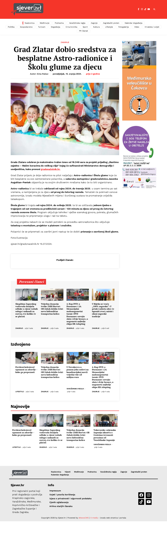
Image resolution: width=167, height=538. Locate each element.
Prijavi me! (105, 16)
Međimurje (44, 23)
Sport (85, 27)
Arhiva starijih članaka (60, 506)
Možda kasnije (85, 16)
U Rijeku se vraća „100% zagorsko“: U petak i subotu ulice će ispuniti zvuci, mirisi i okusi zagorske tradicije (103, 310)
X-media (94, 518)
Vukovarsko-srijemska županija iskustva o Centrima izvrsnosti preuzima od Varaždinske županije (105, 435)
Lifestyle (109, 27)
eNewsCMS (84, 518)
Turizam (41, 27)
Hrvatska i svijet (152, 27)
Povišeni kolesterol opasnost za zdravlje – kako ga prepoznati (26, 369)
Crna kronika (71, 27)
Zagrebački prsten (111, 23)
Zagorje (94, 23)
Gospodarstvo (26, 27)
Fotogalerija (123, 27)
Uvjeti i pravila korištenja (62, 494)
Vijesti (67, 472)
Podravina (59, 23)
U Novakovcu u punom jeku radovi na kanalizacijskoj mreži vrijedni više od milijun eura (78, 372)
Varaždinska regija (77, 23)
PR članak (83, 31)
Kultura (96, 27)
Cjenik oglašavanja (58, 502)
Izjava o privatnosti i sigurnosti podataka (70, 498)
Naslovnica (29, 23)
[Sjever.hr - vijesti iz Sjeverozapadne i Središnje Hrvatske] (19, 473)
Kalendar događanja (133, 23)
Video (136, 27)
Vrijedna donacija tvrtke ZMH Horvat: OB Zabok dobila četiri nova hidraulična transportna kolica (52, 309)
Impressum (55, 490)
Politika (11, 27)
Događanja (55, 27)
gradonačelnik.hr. (50, 169)
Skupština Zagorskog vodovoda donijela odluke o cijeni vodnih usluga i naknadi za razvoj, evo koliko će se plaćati (26, 310)
